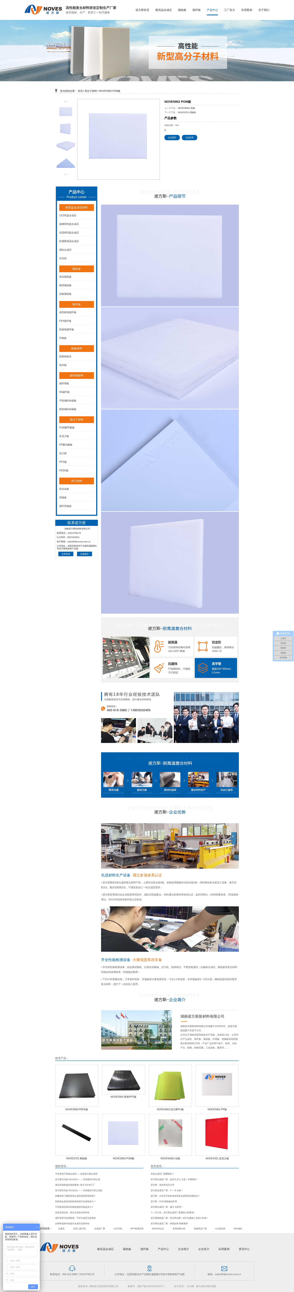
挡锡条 (63, 497)
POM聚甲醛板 (67, 427)
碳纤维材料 (76, 375)
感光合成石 (65, 249)
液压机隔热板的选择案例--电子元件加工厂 (75, 1185)
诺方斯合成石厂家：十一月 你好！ (167, 1190)
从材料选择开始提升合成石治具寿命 (72, 1223)
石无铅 (63, 258)
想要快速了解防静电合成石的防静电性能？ (75, 1196)
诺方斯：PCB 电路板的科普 (164, 1201)
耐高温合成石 (105, 1249)
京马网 (190, 1286)
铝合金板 (64, 489)
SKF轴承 (238, 1228)
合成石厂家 (99, 1228)
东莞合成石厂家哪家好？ (162, 1174)
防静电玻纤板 (66, 329)
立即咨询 (66, 554)
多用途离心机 (179, 1228)
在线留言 (84, 554)
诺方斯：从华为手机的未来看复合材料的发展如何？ (175, 1196)
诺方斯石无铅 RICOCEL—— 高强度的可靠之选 (77, 1179)
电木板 (63, 365)
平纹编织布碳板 (67, 400)
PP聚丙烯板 (65, 444)
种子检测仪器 (137, 1228)
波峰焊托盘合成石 (69, 224)
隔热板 (76, 268)
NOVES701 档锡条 (187, 112)
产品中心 (163, 1249)
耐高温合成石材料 (77, 207)
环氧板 (63, 338)
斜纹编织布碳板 (67, 409)
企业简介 (183, 1249)
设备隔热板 (65, 294)
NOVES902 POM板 (109, 91)
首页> (81, 91)
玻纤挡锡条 (65, 506)
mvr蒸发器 (220, 1228)
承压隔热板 (65, 276)
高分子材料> (91, 91)
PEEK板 (63, 470)
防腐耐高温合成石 (69, 241)
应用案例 (224, 1249)
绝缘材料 (76, 348)
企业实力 (203, 1249)
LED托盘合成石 (67, 215)
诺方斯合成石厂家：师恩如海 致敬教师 (169, 1223)
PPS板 (63, 462)
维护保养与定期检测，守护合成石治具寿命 (75, 1218)
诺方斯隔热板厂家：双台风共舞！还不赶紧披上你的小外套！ (180, 1218)
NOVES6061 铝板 (186, 108)
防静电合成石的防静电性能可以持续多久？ (75, 1201)
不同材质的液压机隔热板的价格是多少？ (74, 1207)
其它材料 (76, 481)
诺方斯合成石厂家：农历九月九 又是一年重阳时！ (174, 1179)
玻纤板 (76, 304)
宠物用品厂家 (200, 1228)
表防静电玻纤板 (67, 312)
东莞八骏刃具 (79, 1228)
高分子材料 (76, 419)
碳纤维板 (64, 383)
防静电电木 (65, 356)
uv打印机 (117, 1228)
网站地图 (211, 1286)
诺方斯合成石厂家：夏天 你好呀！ (167, 1207)
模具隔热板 (65, 285)
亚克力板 (64, 436)
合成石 (61, 1228)
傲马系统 (201, 1286)
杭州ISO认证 (158, 1228)
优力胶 (63, 453)
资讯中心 (244, 1249)
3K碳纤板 (64, 392)
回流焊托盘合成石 (69, 232)
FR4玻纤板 (65, 321)
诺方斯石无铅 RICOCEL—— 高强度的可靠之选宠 (78, 1190)
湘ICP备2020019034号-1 (151, 1286)
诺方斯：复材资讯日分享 (162, 1185)
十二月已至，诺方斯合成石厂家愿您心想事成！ (173, 1212)
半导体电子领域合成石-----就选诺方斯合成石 (76, 1174)
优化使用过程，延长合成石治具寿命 (72, 1212)
